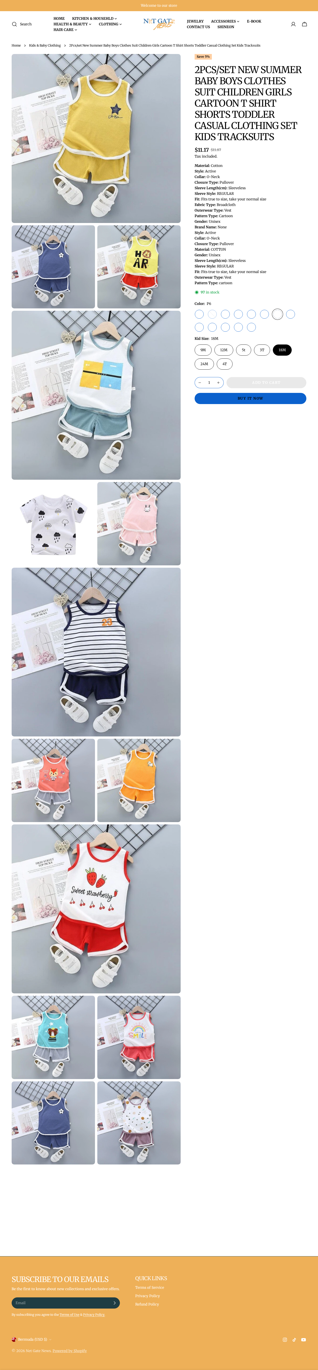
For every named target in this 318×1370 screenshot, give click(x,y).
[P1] (212, 314)
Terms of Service (149, 1287)
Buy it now (250, 398)
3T (262, 350)
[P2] (225, 314)
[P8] (199, 327)
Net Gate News (38, 1351)
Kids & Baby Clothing (45, 45)
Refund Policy (147, 1304)
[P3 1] (251, 327)
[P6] (277, 314)
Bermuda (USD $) (32, 1339)
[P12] (199, 314)
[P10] (225, 327)
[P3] (238, 314)
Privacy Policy (147, 1296)
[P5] (264, 314)
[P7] (290, 314)
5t (243, 350)
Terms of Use (69, 1315)
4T (225, 364)
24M (204, 364)
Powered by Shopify (70, 1351)
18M (282, 350)
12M (223, 350)
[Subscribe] (114, 1303)
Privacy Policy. (94, 1315)
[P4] (251, 314)
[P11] (238, 327)
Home (16, 45)
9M (203, 350)
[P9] (212, 327)
